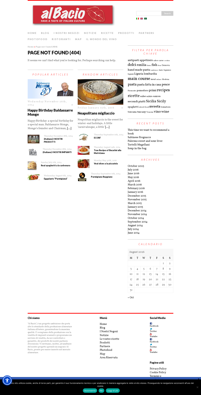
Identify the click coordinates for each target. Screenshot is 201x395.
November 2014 (137, 214)
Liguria (138, 74)
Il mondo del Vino (101, 39)
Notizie (90, 33)
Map (78, 39)
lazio (161, 70)
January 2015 (135, 207)
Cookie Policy (158, 372)
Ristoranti (61, 39)
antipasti (133, 60)
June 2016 (133, 173)
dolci (132, 65)
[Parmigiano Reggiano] (82, 176)
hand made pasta (139, 70)
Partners (146, 33)
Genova (166, 65)
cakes (155, 60)
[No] (197, 387)
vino (157, 111)
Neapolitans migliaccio (96, 113)
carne (161, 60)
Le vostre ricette (109, 339)
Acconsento (90, 390)
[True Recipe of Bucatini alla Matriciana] (83, 150)
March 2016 (135, 185)
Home (32, 33)
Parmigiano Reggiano (101, 177)
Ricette (107, 33)
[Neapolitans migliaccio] (100, 92)
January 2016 (135, 192)
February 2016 (136, 188)
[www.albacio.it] (100, 15)
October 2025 (136, 166)
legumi (131, 74)
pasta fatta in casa (149, 85)
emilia (141, 65)
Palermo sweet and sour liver (145, 141)
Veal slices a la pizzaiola (106, 163)
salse (143, 96)
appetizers (146, 60)
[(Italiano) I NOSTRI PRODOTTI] (33, 139)
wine (165, 111)
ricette (134, 96)
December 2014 (137, 211)
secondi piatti (136, 101)
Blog (45, 33)
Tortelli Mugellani (139, 145)
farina (149, 65)
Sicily (161, 101)
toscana (132, 112)
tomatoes (165, 107)
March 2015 (135, 203)
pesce (166, 84)
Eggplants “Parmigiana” (55, 178)
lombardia (150, 74)
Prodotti (126, 33)
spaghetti (133, 107)
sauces (157, 96)
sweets (154, 106)
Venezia (149, 112)
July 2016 (133, 170)
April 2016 (134, 181)
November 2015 (137, 199)
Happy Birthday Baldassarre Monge (50, 112)
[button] (7, 380)
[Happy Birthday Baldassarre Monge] (50, 89)
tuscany (141, 112)
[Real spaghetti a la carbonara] (32, 165)
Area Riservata (109, 357)
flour (159, 65)
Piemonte (132, 90)
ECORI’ (97, 137)
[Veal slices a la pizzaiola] (83, 163)
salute (149, 96)
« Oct (131, 297)
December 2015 (137, 196)
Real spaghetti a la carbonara (55, 165)
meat (153, 79)
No (101, 390)
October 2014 (136, 218)
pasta (132, 84)
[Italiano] (137, 18)
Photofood (37, 39)
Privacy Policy (158, 369)
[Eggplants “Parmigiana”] (33, 177)
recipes (163, 90)
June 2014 (133, 233)
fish (154, 65)
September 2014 (137, 222)
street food (144, 107)
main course (139, 79)
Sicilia (151, 101)
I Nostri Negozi (67, 33)
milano (158, 79)
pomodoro (142, 90)
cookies (167, 61)
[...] (69, 128)
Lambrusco (154, 70)
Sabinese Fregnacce (139, 137)
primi (152, 90)
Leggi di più (112, 390)
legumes (167, 70)
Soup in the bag (137, 148)
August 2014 (135, 225)
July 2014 (133, 229)
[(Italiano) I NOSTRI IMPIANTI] (33, 152)
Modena (165, 79)
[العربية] (145, 18)
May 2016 (133, 177)
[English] (141, 18)
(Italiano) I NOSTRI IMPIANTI (57, 152)
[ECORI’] (83, 137)
